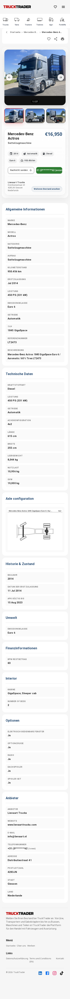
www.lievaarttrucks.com (22, 824)
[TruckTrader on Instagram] (54, 973)
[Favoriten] (55, 7)
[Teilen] (55, 39)
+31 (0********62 (22, 848)
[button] (35, 77)
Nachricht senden (19, 170)
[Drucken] (62, 39)
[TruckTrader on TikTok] (61, 973)
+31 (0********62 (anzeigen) (49, 170)
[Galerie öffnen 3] (55, 116)
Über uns (21, 945)
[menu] (63, 7)
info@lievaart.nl (17, 836)
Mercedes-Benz (31, 32)
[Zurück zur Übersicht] (7, 32)
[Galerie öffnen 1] (14, 115)
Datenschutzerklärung (17, 958)
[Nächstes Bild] (60, 77)
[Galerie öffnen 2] (35, 116)
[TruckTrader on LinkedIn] (40, 973)
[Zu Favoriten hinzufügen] (49, 39)
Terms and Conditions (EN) (40, 960)
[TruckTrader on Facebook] (47, 973)
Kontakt (60, 958)
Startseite (15, 32)
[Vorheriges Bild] (9, 77)
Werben (31, 945)
